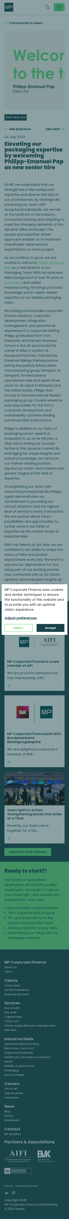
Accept (50, 628)
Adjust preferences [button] (21, 618)
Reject (18, 628)
